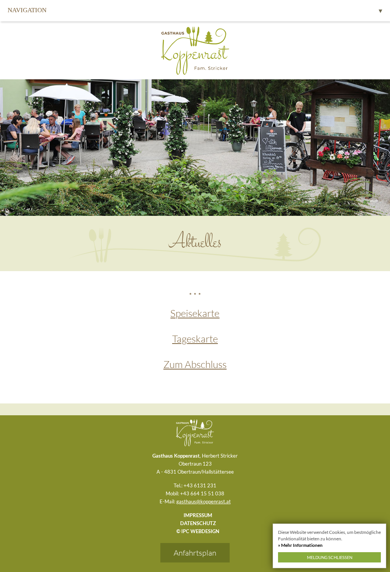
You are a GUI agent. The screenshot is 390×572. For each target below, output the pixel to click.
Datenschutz (198, 523)
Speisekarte (194, 313)
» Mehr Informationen (300, 545)
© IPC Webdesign (197, 531)
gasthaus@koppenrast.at (203, 501)
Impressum (198, 515)
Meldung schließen (329, 557)
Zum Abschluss (195, 364)
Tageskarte (195, 339)
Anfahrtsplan (195, 553)
